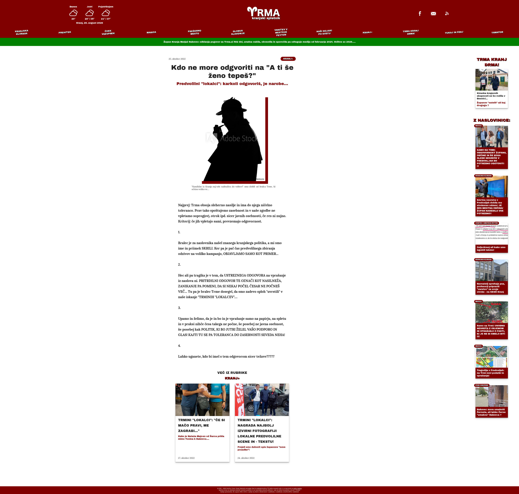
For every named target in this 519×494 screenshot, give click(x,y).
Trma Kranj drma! (411, 32)
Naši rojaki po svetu (324, 32)
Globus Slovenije (238, 32)
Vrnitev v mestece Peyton (280, 32)
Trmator (497, 32)
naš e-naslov (298, 488)
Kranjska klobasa (21, 32)
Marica (151, 32)
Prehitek (65, 32)
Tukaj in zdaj (454, 32)
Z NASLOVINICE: (491, 120)
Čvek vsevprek (108, 32)
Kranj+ (367, 32)
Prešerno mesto (194, 32)
